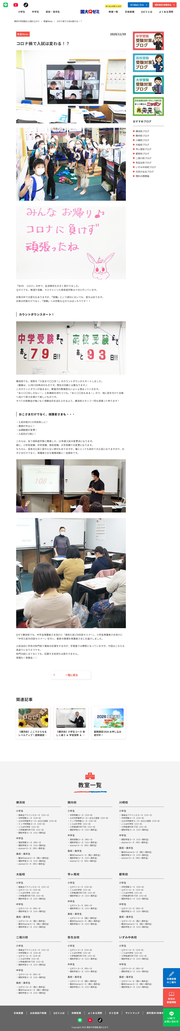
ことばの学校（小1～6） (29, 826)
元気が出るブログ (145, 171)
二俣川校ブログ (143, 158)
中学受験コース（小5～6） (133, 886)
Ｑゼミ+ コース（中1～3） (30, 908)
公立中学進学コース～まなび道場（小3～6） (38, 820)
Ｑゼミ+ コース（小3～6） (30, 889)
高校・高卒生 (53, 11)
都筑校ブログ (142, 153)
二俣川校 (22, 937)
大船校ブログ (142, 144)
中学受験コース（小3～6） (30, 818)
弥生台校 (73, 937)
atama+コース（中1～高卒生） (32, 848)
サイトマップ (132, 1013)
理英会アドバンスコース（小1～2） (34, 815)
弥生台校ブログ (143, 162)
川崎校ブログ (142, 140)
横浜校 (20, 802)
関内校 (72, 802)
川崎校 (123, 802)
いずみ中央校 (128, 937)
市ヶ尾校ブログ (143, 149)
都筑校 (123, 874)
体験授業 (76, 1013)
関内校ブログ (142, 135)
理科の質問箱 (142, 176)
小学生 (21, 11)
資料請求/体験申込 (156, 1013)
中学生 (35, 11)
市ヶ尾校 (73, 874)
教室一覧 (113, 11)
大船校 (20, 874)
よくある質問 (166, 11)
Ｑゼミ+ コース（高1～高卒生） (32, 921)
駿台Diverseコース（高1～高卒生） (34, 858)
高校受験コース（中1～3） (30, 842)
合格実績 (129, 11)
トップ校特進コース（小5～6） (32, 823)
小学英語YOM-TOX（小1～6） (31, 829)
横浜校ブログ (142, 131)
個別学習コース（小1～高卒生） (32, 832)
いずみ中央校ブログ (146, 167)
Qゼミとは (146, 11)
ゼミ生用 (113, 1013)
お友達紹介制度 (38, 1013)
